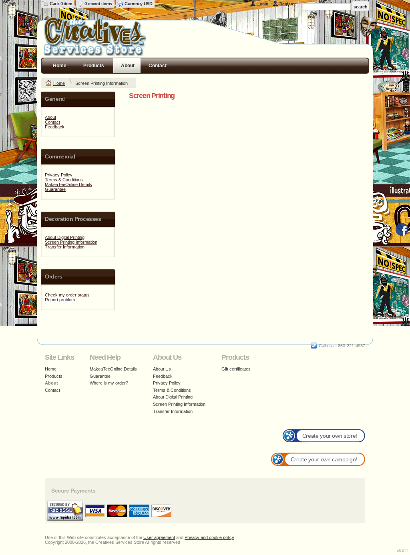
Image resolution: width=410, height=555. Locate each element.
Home (59, 65)
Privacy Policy (58, 174)
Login (262, 4)
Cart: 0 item (61, 3)
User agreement (159, 537)
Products (93, 65)
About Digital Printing (64, 237)
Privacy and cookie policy (209, 537)
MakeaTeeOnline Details (68, 184)
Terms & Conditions (64, 179)
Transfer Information (64, 246)
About (128, 65)
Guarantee (55, 189)
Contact (158, 65)
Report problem (60, 299)
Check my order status (67, 295)
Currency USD (138, 3)
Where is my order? (109, 383)
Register (287, 4)
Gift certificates (236, 369)
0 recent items (98, 3)
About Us (162, 369)
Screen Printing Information (71, 242)
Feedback (54, 126)
